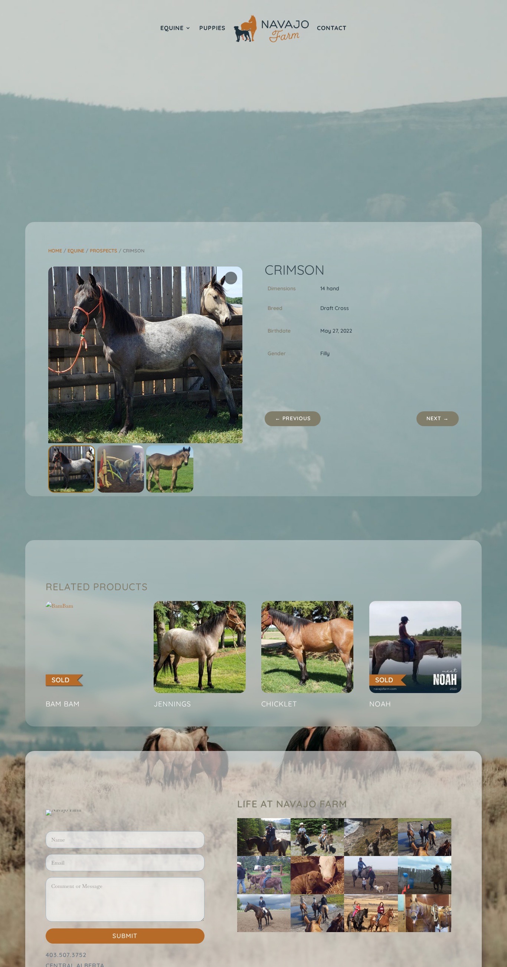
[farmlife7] (424, 854)
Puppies (212, 28)
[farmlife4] (264, 854)
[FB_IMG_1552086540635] (371, 930)
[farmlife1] (424, 892)
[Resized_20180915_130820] (371, 892)
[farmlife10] (264, 892)
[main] (317, 930)
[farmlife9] (317, 854)
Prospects (103, 251)
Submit (124, 936)
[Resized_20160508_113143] (317, 892)
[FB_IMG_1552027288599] (371, 854)
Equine (172, 28)
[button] (233, 355)
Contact (332, 28)
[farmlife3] (264, 930)
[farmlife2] (424, 930)
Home (55, 251)
